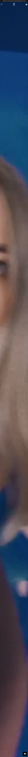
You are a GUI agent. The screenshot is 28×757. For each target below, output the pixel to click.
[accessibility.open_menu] (7, 4)
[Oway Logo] (14, 4)
